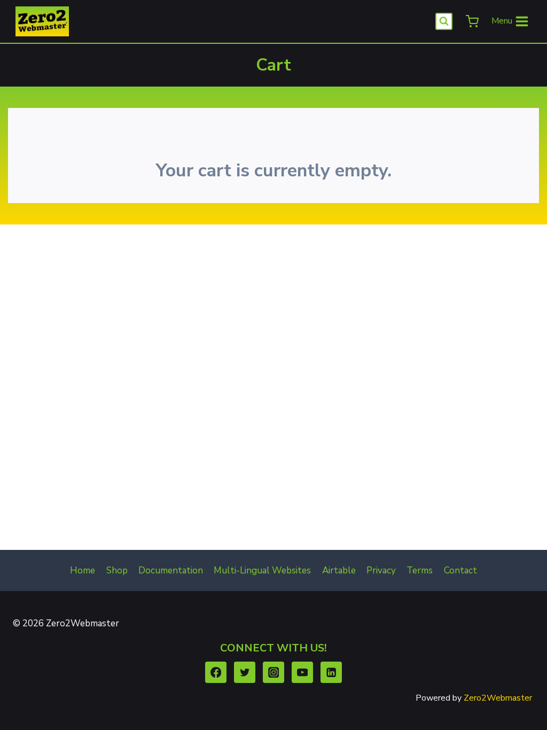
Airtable (339, 570)
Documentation (170, 570)
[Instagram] (274, 673)
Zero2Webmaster (498, 698)
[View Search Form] (443, 21)
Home (82, 570)
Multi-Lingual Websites (262, 570)
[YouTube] (303, 673)
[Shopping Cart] (470, 21)
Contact (460, 570)
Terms (420, 570)
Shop (117, 570)
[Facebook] (216, 673)
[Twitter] (245, 673)
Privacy (381, 570)
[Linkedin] (331, 673)
